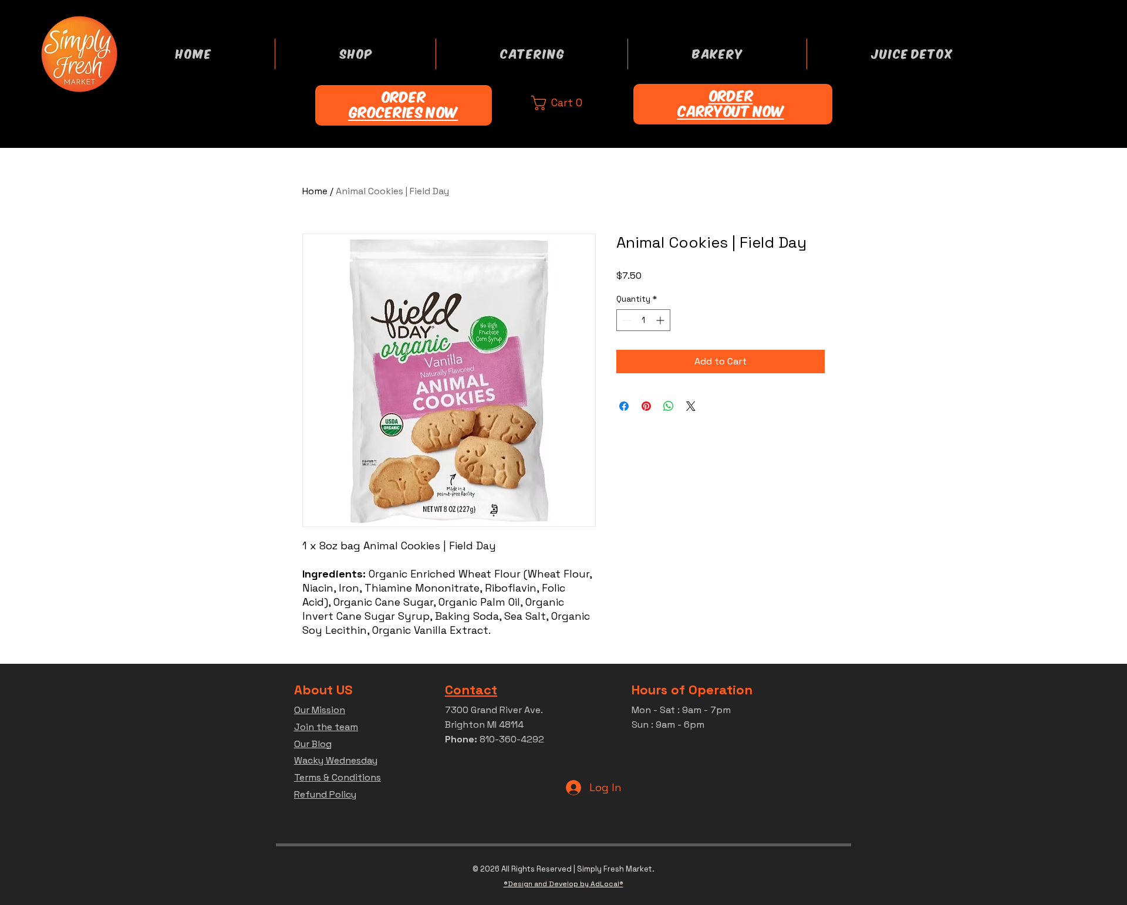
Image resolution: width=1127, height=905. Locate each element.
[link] (568, 103)
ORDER (403, 97)
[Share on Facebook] (624, 406)
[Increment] (661, 320)
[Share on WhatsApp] (669, 406)
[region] (403, 109)
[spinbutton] (643, 320)
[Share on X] (691, 406)
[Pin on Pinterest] (646, 406)
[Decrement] (625, 320)
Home (315, 191)
